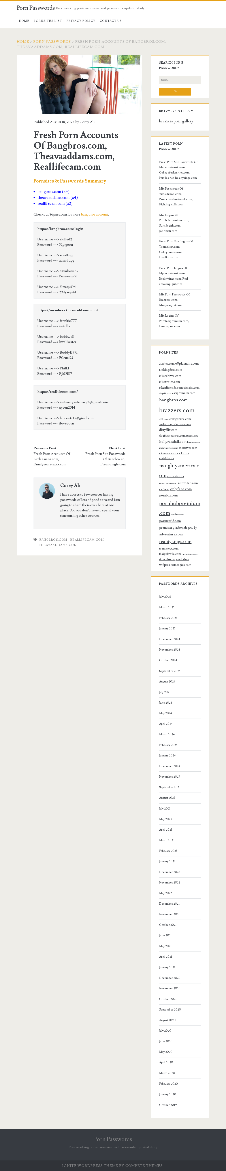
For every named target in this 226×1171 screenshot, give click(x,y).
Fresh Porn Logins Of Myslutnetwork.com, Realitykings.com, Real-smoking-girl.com (174, 276)
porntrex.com (177, 514)
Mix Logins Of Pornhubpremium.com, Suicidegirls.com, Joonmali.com (174, 223)
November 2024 (169, 649)
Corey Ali (87, 122)
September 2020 (170, 1009)
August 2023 (167, 798)
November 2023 (169, 776)
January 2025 (167, 628)
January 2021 (167, 967)
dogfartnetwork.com (172, 435)
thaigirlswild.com (170, 554)
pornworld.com (170, 521)
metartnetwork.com (168, 448)
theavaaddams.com (58, 545)
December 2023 (169, 766)
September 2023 (169, 787)
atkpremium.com (184, 393)
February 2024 (168, 745)
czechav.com (165, 424)
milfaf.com (184, 453)
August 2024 (167, 681)
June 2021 (165, 935)
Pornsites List (48, 21)
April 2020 (166, 1062)
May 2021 (165, 946)
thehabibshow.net (190, 554)
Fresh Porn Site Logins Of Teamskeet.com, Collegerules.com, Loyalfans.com (176, 249)
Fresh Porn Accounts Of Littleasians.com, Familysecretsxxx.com (52, 459)
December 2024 (169, 639)
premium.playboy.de (173, 528)
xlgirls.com (184, 565)
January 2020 (167, 1094)
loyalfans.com (193, 442)
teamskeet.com (169, 548)
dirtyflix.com (168, 430)
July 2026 (165, 597)
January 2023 (167, 861)
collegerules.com (180, 419)
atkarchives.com (170, 376)
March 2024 (167, 734)
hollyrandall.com (172, 441)
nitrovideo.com (188, 483)
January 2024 (167, 755)
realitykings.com (175, 541)
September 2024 (170, 671)
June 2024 (165, 702)
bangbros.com (53, 540)
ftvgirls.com (192, 435)
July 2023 (165, 808)
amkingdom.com (170, 370)
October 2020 (168, 999)
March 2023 (166, 840)
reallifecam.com (87, 540)
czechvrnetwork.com (181, 424)
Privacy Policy (80, 21)
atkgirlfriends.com (171, 387)
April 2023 (165, 830)
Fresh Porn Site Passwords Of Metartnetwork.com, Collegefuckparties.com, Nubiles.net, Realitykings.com (178, 170)
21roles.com (167, 363)
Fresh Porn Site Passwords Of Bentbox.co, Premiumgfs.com (105, 459)
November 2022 (169, 882)
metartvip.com (188, 448)
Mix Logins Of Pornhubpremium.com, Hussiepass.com (174, 321)
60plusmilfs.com (187, 363)
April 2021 (165, 957)
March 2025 (166, 607)
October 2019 (168, 1105)
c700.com (164, 419)
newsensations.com (168, 483)
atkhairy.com (191, 387)
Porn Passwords (36, 8)
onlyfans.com (181, 489)
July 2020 (165, 1031)
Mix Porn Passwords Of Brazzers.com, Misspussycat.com (174, 300)
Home (24, 21)
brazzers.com (177, 410)
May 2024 (165, 713)
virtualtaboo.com (167, 559)
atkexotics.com (169, 382)
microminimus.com (168, 453)
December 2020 (170, 978)
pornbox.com (168, 495)
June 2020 (166, 1041)
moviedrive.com (166, 458)
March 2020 (167, 1073)
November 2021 (169, 914)
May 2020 (165, 1052)
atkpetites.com (166, 393)
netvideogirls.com (175, 476)
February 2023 (168, 851)
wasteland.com (182, 559)
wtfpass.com (168, 565)
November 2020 (170, 988)
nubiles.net (164, 489)
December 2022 (169, 872)
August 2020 (167, 1020)
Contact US (111, 21)
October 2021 (168, 925)
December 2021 (169, 903)
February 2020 (168, 1084)
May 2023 (165, 819)
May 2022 (165, 893)
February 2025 (168, 618)
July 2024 (165, 692)
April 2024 (166, 724)
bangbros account (94, 214)
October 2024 (168, 660)
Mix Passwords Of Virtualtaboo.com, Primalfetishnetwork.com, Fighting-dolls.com (176, 196)
